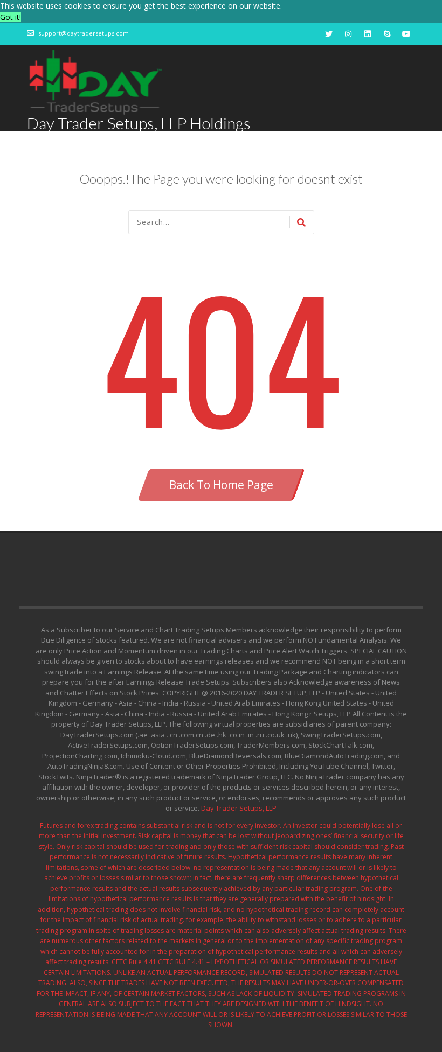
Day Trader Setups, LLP (239, 808)
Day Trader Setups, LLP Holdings (139, 123)
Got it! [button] (10, 17)
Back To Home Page (221, 484)
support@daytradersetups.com (83, 33)
